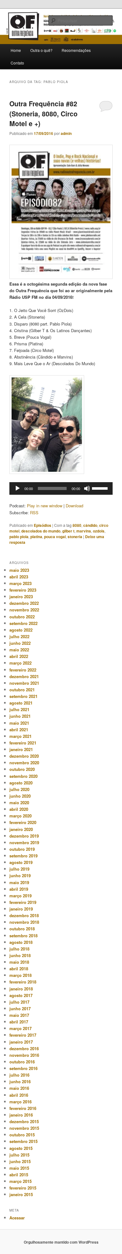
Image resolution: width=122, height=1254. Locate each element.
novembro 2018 (24, 922)
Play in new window (44, 506)
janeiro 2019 (21, 909)
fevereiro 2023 (22, 590)
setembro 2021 (23, 696)
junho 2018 (20, 955)
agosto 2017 (21, 995)
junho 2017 (20, 1009)
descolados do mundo (40, 531)
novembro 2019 (24, 842)
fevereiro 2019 (22, 902)
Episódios (42, 525)
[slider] (100, 487)
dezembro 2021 (24, 676)
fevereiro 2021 (22, 743)
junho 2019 (20, 875)
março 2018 (20, 975)
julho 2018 (19, 949)
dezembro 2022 (24, 603)
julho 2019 (19, 869)
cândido (90, 525)
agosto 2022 (21, 630)
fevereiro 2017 (22, 1035)
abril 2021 (18, 730)
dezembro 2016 (24, 1048)
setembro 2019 (23, 856)
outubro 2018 (22, 929)
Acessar (17, 1218)
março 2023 (20, 583)
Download (74, 506)
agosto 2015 (21, 1148)
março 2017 (20, 1028)
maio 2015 (19, 1168)
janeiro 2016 (21, 1115)
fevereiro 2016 (22, 1108)
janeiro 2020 (21, 829)
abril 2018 (18, 969)
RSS (34, 513)
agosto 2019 (21, 862)
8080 (77, 525)
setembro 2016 (23, 1068)
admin (66, 133)
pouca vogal (55, 536)
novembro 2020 (24, 763)
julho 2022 (19, 636)
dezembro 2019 (24, 836)
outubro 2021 (22, 690)
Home (16, 50)
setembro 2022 (23, 623)
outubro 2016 (22, 1062)
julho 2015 (19, 1155)
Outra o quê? (41, 50)
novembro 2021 (24, 683)
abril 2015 (18, 1175)
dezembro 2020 (24, 756)
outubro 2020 (22, 769)
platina (36, 536)
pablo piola (18, 536)
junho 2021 (20, 716)
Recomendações (76, 50)
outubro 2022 (22, 617)
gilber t (68, 531)
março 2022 (20, 663)
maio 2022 (19, 650)
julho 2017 (19, 1002)
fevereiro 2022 (22, 670)
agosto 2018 (21, 942)
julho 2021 (19, 709)
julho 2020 (19, 789)
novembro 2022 (24, 610)
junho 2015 (20, 1161)
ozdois (98, 531)
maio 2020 (19, 802)
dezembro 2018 (24, 915)
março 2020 (20, 816)
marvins (83, 531)
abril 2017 (18, 1022)
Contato (17, 62)
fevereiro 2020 (22, 822)
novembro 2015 (24, 1128)
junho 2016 (20, 1081)
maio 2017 (19, 1015)
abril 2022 (18, 656)
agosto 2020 (21, 783)
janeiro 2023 (21, 596)
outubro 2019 (22, 849)
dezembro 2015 (24, 1121)
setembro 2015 (23, 1141)
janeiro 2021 (21, 749)
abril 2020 (18, 809)
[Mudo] (87, 488)
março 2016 (20, 1102)
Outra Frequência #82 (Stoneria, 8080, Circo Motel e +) (43, 113)
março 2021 (20, 736)
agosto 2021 (21, 703)
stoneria (75, 536)
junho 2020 (20, 796)
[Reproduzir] (17, 488)
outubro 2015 (22, 1135)
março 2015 (20, 1181)
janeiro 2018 (21, 989)
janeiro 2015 (21, 1194)
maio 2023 (19, 570)
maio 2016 (19, 1088)
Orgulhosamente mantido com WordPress (61, 1242)
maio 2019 (19, 882)
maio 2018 (19, 962)
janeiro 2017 (21, 1042)
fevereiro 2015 (22, 1188)
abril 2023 (18, 577)
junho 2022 (20, 643)
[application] (61, 488)
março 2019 (20, 896)
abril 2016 (18, 1095)
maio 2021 (19, 723)
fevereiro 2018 (22, 982)
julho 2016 (19, 1075)
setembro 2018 (23, 936)
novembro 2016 (24, 1055)
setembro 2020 (23, 776)
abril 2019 (18, 889)
